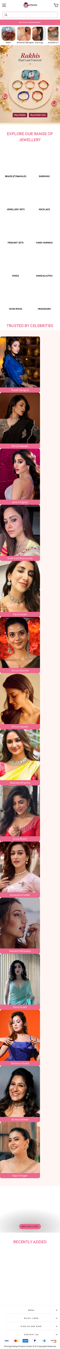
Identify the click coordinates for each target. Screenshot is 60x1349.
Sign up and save (31, 1326)
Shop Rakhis (20, 115)
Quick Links (31, 1318)
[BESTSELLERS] (30, 1209)
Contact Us (31, 1334)
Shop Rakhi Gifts (38, 115)
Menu (31, 1310)
